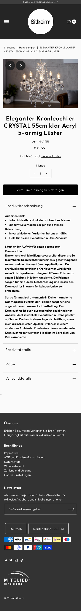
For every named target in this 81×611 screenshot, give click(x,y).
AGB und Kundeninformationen (24, 457)
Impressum (11, 453)
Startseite (9, 47)
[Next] (20, 65)
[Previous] (10, 65)
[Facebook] (6, 561)
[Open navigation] (6, 21)
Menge (40, 165)
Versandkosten (51, 156)
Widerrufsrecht (14, 466)
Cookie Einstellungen (17, 475)
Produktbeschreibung (24, 206)
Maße (10, 364)
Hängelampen (27, 47)
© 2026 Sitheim (14, 598)
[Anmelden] (71, 509)
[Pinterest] (11, 561)
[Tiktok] (22, 561)
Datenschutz (12, 462)
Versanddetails (18, 378)
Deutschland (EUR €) (48, 529)
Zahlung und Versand (17, 470)
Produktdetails (18, 349)
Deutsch (16, 529)
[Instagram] (16, 561)
